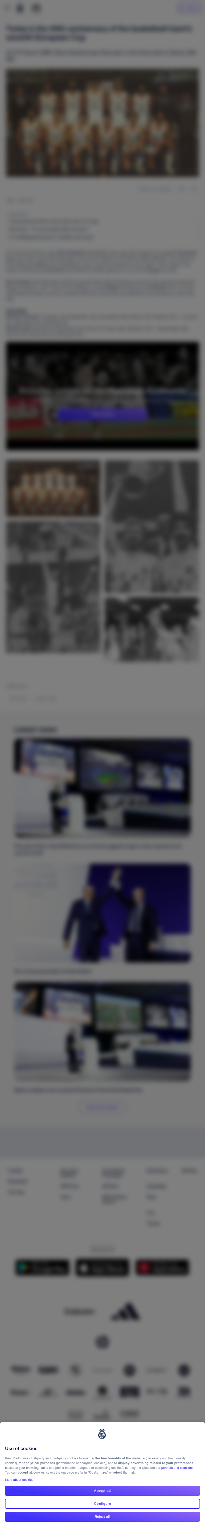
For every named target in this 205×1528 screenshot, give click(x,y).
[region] (102, 1475)
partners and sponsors (176, 1468)
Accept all (102, 1491)
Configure (102, 1504)
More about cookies (19, 1480)
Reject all (102, 1517)
